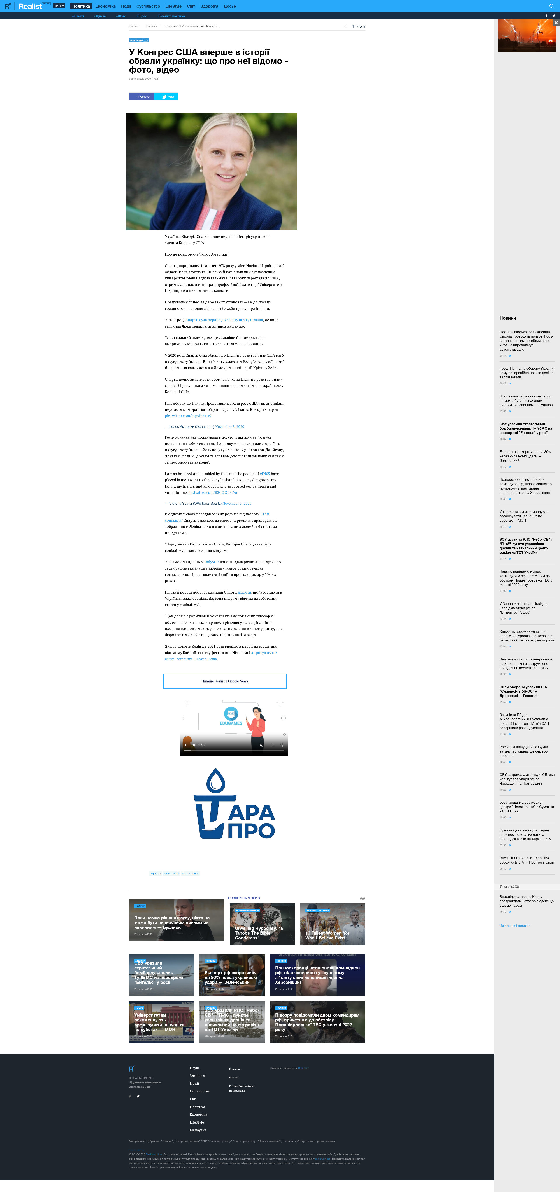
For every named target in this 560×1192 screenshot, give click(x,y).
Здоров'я (209, 6)
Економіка (105, 6)
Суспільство (148, 6)
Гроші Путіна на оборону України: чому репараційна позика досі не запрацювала (527, 372)
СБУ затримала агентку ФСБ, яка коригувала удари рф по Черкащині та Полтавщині (527, 779)
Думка (101, 16)
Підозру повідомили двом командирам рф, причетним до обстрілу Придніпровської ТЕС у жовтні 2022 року (526, 578)
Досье (230, 6)
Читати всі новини (515, 925)
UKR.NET (303, 1068)
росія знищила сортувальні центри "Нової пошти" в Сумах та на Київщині (527, 806)
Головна (134, 26)
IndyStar (212, 561)
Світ (191, 6)
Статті (79, 16)
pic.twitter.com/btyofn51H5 (188, 415)
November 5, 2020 (229, 426)
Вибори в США (139, 40)
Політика (81, 6)
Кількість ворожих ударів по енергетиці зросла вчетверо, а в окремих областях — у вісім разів (527, 635)
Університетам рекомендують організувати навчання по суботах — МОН (524, 516)
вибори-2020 (171, 873)
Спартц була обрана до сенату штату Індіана (224, 319)
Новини (140, 906)
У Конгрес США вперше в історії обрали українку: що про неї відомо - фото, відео (192, 26)
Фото (122, 16)
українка (155, 873)
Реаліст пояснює (172, 16)
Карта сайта (136, 1150)
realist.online (323, 1158)
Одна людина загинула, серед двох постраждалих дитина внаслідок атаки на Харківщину (525, 834)
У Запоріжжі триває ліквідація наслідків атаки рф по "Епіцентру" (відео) (525, 608)
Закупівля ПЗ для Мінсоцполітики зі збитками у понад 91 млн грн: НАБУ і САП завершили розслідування (524, 721)
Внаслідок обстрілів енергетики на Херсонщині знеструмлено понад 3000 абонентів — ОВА (526, 663)
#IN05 (265, 473)
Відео (142, 16)
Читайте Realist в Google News (225, 681)
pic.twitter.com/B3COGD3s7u (212, 492)
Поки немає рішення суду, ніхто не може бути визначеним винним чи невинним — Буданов (526, 400)
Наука (139, 1008)
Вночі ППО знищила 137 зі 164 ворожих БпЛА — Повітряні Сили (527, 860)
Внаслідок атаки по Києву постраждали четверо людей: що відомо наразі (527, 901)
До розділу (358, 26)
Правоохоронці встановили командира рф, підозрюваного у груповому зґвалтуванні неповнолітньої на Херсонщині (526, 486)
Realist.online (154, 1154)
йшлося (244, 592)
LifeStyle (173, 6)
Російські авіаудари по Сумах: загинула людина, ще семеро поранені (525, 751)
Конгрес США (190, 873)
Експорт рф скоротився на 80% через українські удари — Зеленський (526, 456)
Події (126, 6)
